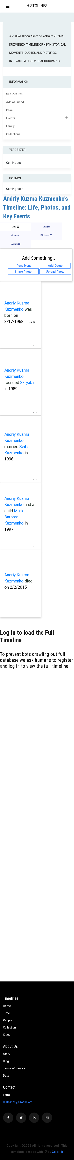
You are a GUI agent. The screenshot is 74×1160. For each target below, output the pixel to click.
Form (6, 1095)
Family (10, 126)
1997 (8, 529)
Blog (6, 1061)
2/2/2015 (18, 587)
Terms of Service (14, 1068)
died (28, 581)
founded (11, 382)
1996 (8, 459)
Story (6, 1054)
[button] (70, 6)
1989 (12, 388)
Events (10, 118)
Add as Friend (15, 102)
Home (7, 1006)
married (11, 446)
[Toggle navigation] (7, 6)
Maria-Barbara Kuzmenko (15, 517)
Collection (9, 1027)
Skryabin (27, 382)
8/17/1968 (13, 321)
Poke (9, 110)
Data (6, 1075)
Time (6, 1013)
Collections (13, 134)
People (7, 1020)
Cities (6, 1034)
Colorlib (57, 1152)
